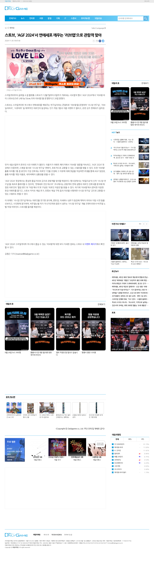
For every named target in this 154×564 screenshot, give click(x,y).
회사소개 (146, 1)
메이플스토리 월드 (119, 472)
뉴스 (23, 18)
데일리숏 (98, 18)
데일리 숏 (9, 304)
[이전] (143, 223)
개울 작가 (57, 460)
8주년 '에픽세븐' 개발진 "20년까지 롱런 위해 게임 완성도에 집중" (130, 280)
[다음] (146, 223)
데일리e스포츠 (16, 1)
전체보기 (101, 304)
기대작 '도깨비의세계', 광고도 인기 (119, 244)
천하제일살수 (11, 457)
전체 (117, 439)
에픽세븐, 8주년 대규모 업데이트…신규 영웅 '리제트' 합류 (130, 287)
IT (65, 18)
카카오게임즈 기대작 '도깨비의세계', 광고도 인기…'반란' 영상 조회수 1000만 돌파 (124, 157)
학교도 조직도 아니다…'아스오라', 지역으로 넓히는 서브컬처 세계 (124, 165)
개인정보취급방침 (56, 534)
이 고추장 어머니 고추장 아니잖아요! (46, 416)
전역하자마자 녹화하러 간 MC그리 (13, 416)
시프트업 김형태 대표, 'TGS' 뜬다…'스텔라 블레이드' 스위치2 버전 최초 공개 (124, 141)
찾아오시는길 (68, 534)
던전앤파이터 (117, 463)
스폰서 (73, 18)
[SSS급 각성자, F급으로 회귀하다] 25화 (57, 457)
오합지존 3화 (96, 457)
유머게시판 (85, 18)
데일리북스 (38, 460)
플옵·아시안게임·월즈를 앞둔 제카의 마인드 (41, 354)
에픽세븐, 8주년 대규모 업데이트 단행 (139, 244)
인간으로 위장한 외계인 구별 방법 (96, 416)
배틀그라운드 (117, 457)
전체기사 (12, 18)
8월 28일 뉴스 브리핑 (13, 352)
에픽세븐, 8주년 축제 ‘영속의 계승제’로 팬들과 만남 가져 (130, 277)
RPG (130, 439)
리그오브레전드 (118, 444)
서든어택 (116, 466)
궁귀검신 (9, 448)
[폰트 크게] (97, 41)
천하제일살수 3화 (77, 457)
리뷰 (41, 18)
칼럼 (49, 18)
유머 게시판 (10, 397)
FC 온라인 (116, 450)
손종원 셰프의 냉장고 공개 (79, 416)
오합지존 (9, 460)
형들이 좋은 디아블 (89, 352)
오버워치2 (116, 460)
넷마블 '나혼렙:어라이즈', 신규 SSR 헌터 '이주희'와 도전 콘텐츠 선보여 (124, 180)
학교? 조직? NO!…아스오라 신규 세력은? (139, 263)
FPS (142, 439)
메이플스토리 (117, 447)
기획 (58, 18)
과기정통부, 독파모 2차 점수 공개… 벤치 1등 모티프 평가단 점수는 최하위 (124, 173)
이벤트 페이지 (90, 244)
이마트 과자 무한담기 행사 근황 (30, 416)
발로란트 (116, 453)
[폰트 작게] (93, 41)
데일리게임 (8, 1)
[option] (130, 246)
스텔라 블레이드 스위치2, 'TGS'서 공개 (119, 263)
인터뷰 (32, 18)
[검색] (145, 18)
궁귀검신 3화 (37, 457)
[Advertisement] (36, 137)
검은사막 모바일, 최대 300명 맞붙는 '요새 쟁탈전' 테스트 (130, 305)
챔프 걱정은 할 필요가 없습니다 (67, 354)
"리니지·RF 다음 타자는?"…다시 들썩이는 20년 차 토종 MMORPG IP (124, 149)
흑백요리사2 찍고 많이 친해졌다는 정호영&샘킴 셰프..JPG (63, 416)
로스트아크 (117, 469)
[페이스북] (100, 41)
